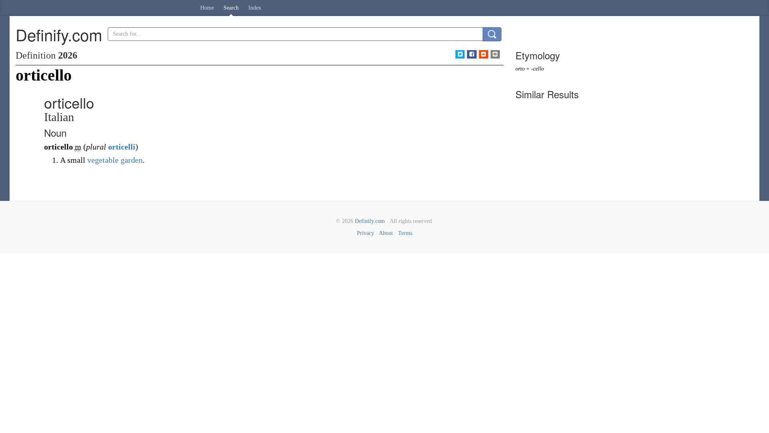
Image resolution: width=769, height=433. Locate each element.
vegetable (103, 160)
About (386, 233)
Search (231, 8)
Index (254, 8)
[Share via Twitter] (460, 54)
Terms (405, 233)
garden (132, 160)
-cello (537, 69)
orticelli (121, 146)
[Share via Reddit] (484, 54)
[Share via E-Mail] (495, 54)
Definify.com (370, 221)
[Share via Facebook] (472, 54)
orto (520, 69)
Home (207, 8)
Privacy (365, 233)
